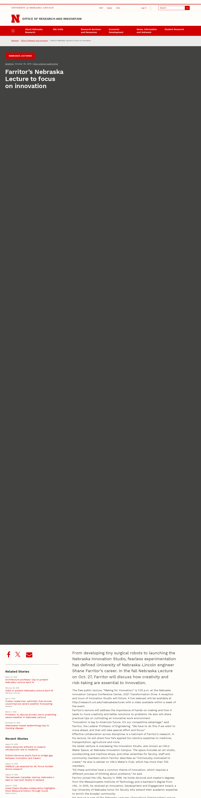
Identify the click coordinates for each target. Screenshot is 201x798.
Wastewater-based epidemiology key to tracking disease (27, 727)
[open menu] (17, 31)
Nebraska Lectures (20, 56)
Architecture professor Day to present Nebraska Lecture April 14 (26, 681)
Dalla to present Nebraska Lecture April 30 (29, 690)
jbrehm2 (9, 64)
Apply (109, 8)
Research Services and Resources (91, 31)
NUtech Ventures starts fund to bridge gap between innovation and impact (29, 756)
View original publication (45, 64)
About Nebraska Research (34, 31)
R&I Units (58, 29)
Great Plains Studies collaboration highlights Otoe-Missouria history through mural (30, 789)
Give (118, 8)
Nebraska (15, 41)
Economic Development (116, 31)
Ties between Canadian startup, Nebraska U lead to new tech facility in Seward (29, 778)
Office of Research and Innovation (52, 19)
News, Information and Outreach (147, 31)
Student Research (174, 29)
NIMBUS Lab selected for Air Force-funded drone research (29, 767)
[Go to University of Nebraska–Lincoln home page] (15, 18)
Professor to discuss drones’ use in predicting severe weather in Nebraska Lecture (30, 716)
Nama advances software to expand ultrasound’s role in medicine (25, 748)
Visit (101, 8)
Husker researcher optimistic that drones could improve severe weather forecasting (28, 702)
